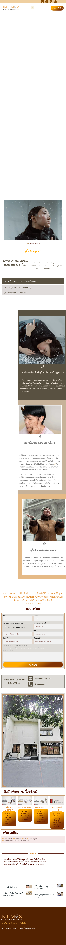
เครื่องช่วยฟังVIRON (25, 808)
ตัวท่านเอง (7, 627)
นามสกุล (35, 615)
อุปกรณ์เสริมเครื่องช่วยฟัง (57, 809)
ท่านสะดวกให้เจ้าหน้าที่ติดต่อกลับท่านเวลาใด (15, 646)
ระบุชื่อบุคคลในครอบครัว (39, 623)
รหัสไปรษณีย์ (36, 638)
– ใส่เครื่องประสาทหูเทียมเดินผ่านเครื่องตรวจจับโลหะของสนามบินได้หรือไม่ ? (24, 861)
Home (27, 243)
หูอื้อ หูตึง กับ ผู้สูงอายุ (10, 887)
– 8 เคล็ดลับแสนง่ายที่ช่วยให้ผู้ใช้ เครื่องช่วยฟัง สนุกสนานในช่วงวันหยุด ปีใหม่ (24, 859)
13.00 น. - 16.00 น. (32, 648)
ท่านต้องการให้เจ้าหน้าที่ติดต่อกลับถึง (13, 623)
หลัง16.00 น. (43, 648)
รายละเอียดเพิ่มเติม (8, 651)
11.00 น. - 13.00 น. (20, 648)
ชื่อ (4, 615)
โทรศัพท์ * (6, 638)
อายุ (4, 630)
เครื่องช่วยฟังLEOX (41, 808)
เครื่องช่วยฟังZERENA (9, 809)
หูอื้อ (55, 464)
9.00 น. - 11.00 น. (9, 648)
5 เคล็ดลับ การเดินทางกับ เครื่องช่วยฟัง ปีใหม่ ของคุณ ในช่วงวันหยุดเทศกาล (25, 864)
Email (34, 630)
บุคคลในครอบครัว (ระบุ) (19, 627)
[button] (32, 7)
